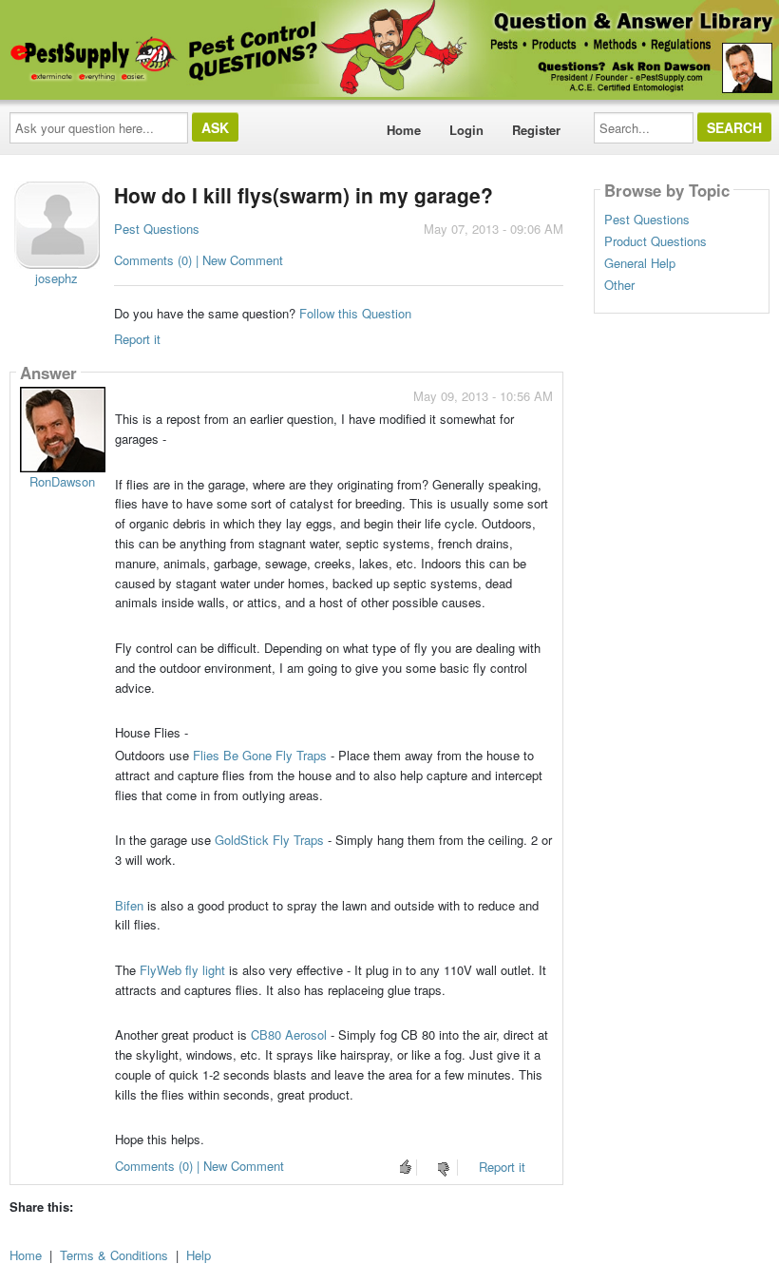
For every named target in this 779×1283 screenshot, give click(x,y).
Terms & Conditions (114, 1255)
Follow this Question (355, 313)
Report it (137, 339)
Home (404, 130)
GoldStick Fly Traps (269, 840)
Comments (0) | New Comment (198, 260)
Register (536, 130)
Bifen (129, 905)
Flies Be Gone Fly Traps (260, 755)
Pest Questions (157, 229)
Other (619, 285)
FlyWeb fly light (182, 970)
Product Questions (655, 241)
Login (466, 130)
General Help (639, 263)
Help (198, 1255)
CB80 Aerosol (291, 1034)
